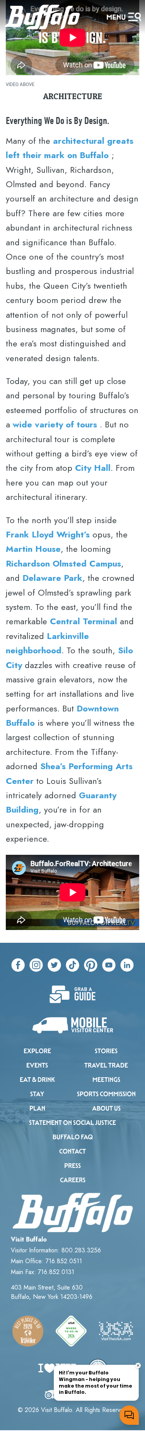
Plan (37, 1108)
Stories (106, 1051)
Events (37, 1065)
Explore (37, 1051)
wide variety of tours (55, 424)
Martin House (33, 548)
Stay (37, 1094)
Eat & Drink (37, 1080)
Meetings (106, 1080)
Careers (72, 1180)
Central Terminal (83, 621)
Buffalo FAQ (73, 1137)
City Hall (93, 468)
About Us (106, 1108)
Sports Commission (106, 1094)
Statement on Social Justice (72, 1123)
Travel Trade (106, 1065)
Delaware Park (52, 578)
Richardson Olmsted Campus (63, 563)
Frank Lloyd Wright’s (48, 534)
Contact (72, 1151)
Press (72, 1166)
